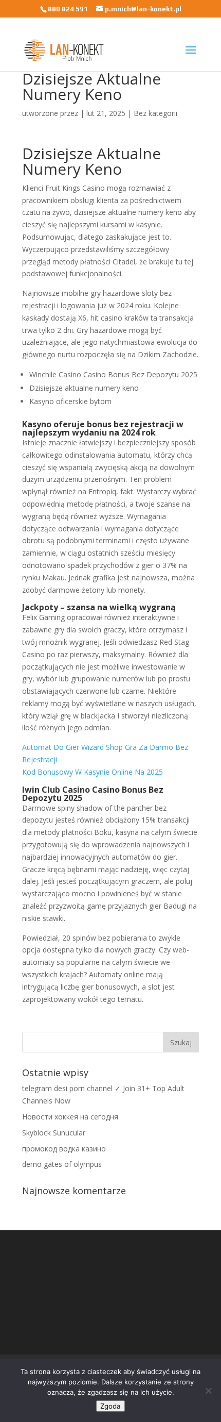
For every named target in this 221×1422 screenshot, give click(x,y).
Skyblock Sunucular (53, 1132)
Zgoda (110, 1406)
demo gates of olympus (62, 1164)
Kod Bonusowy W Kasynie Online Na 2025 (92, 772)
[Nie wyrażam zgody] (208, 1390)
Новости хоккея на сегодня (70, 1117)
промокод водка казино (64, 1148)
